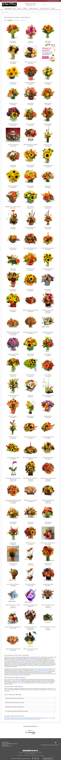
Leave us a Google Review (53, 745)
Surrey (50, 717)
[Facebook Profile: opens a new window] (55, 742)
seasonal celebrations (19, 682)
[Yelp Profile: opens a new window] (58, 742)
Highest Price (16, 20)
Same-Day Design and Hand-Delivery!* (10, 0)
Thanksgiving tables (44, 671)
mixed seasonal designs (14, 680)
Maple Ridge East (36, 719)
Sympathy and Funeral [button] (33, 8)
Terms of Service (20, 755)
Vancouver (46, 717)
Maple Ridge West (28, 719)
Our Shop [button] (53, 8)
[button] (58, 754)
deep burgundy (46, 670)
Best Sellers (10, 20)
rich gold (52, 670)
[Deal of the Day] (48, 52)
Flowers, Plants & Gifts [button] (44, 8)
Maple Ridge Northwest (20, 719)
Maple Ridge (6, 719)
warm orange (36, 670)
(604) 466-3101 (5, 744)
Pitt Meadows (12, 719)
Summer (14, 8)
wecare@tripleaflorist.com (7, 746)
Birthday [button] (25, 8)
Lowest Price (22, 20)
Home (3, 12)
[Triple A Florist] (10, 4)
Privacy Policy (26, 755)
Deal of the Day (8, 8)
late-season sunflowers (31, 659)
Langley (53, 717)
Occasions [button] (19, 8)
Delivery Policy (41, 755)
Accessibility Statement (34, 755)
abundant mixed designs (22, 660)
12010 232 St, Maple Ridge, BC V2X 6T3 (9, 743)
